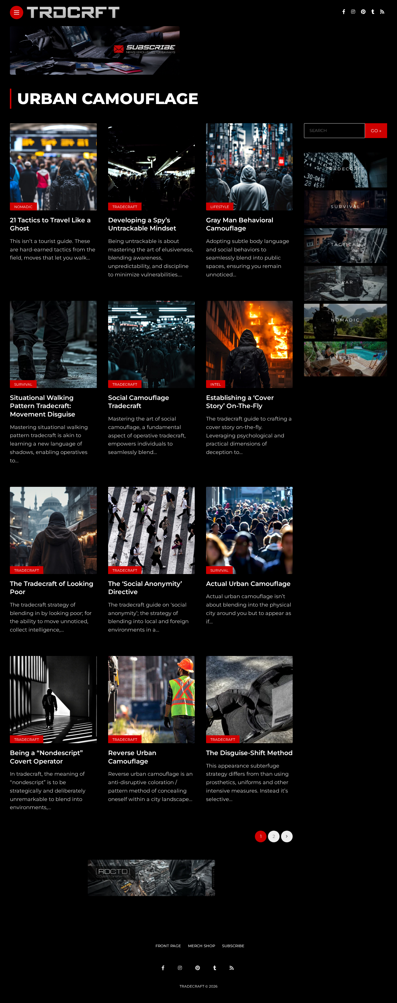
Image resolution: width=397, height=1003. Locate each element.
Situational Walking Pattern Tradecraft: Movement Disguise (42, 406)
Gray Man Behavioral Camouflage (239, 224)
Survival (23, 384)
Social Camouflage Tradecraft (138, 402)
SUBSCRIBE (233, 945)
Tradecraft (124, 207)
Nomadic (23, 207)
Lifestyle (219, 207)
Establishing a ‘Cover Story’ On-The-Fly (240, 402)
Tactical (345, 244)
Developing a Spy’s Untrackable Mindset (142, 224)
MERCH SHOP (201, 945)
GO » (376, 130)
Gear (345, 282)
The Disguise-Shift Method (249, 753)
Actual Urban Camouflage (248, 584)
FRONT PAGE (168, 945)
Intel (215, 384)
